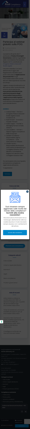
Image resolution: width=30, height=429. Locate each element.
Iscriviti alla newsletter (15, 233)
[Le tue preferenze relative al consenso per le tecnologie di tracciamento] (1, 321)
